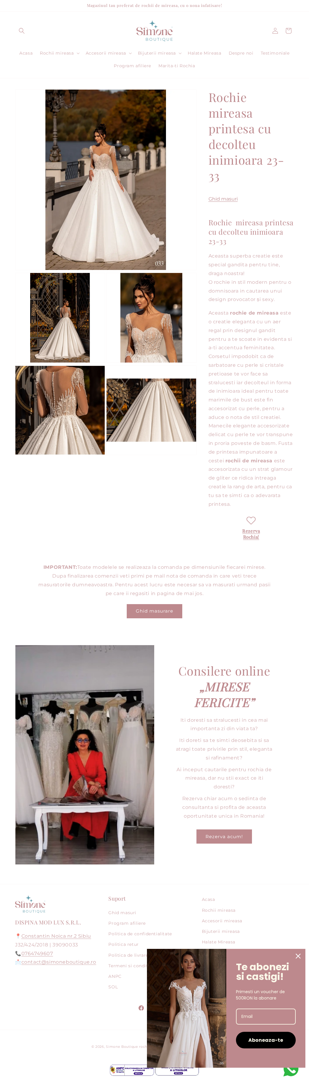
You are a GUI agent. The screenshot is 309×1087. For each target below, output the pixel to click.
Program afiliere (127, 923)
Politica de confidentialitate (140, 933)
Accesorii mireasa (222, 921)
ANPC (114, 976)
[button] (21, 30)
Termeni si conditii (129, 965)
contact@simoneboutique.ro (58, 962)
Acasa (208, 899)
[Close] (298, 956)
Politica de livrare (128, 955)
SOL (113, 987)
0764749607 (37, 953)
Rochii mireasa (219, 910)
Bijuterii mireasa (221, 931)
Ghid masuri (223, 199)
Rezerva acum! (224, 836)
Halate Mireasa (218, 942)
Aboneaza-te (265, 1040)
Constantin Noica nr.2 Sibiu (56, 936)
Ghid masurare (154, 611)
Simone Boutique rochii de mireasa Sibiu (143, 1046)
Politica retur (123, 944)
